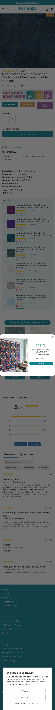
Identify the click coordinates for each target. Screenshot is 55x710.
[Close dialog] (52, 336)
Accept (26, 691)
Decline (26, 697)
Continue (41, 363)
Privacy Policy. (25, 684)
